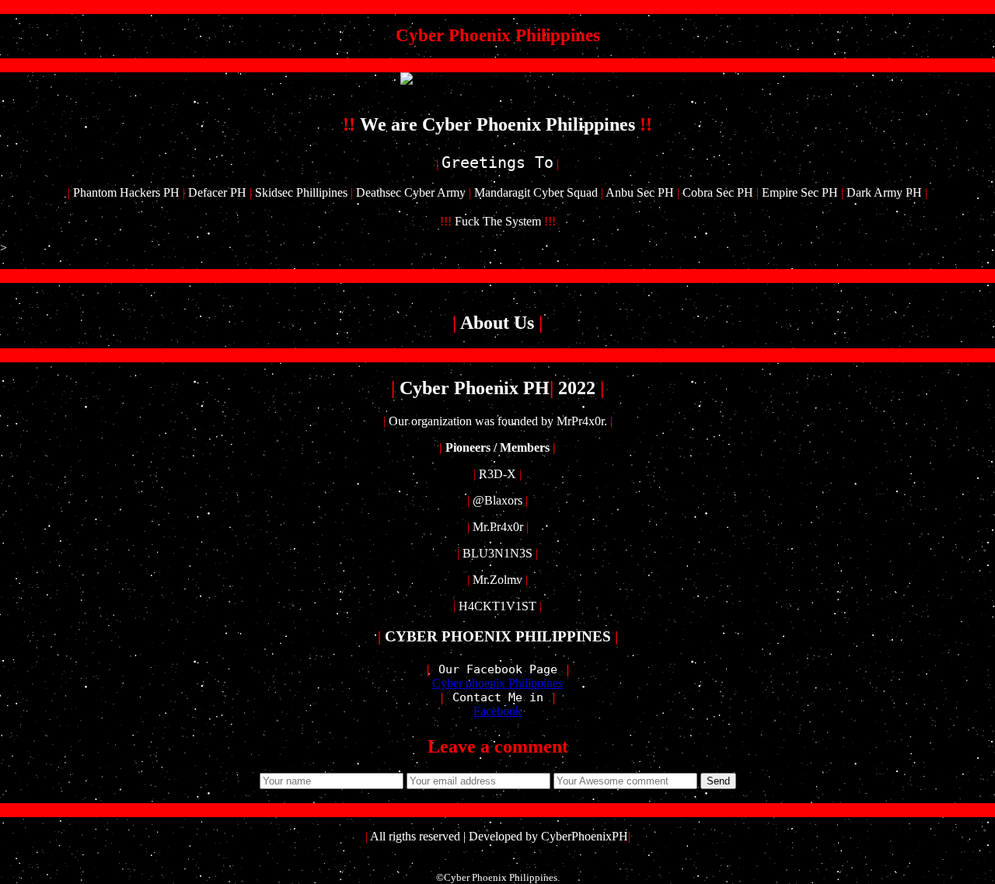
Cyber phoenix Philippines (497, 683)
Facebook (497, 711)
